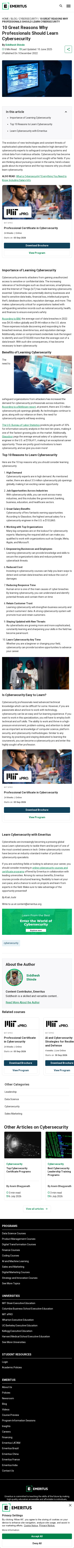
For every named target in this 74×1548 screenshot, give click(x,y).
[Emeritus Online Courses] (14, 6)
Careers (6, 1431)
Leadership (11, 1091)
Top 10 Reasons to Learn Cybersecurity (31, 124)
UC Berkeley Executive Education (20, 1325)
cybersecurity (11, 943)
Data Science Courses (14, 1233)
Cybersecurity (28, 18)
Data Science (12, 1099)
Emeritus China (10, 1454)
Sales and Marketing (13, 1266)
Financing (7, 1437)
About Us (7, 1387)
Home (5, 18)
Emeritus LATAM (11, 1442)
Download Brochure (37, 245)
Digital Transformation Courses (19, 1244)
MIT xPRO (7, 1314)
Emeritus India (10, 1465)
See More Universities (14, 1342)
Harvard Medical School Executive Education (26, 1336)
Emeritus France (11, 1459)
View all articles (35, 1208)
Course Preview (10, 1415)
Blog (14, 18)
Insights (6, 1426)
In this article (15, 112)
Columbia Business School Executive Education (27, 1308)
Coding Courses (10, 1255)
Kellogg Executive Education (17, 1331)
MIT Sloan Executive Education (18, 1303)
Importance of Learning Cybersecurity (30, 117)
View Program (37, 253)
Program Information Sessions (18, 1420)
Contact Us (8, 1470)
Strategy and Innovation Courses (20, 1278)
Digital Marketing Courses (16, 1272)
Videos (5, 1409)
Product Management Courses (18, 1239)
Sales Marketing (13, 1113)
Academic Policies (12, 1367)
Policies (6, 1392)
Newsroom (8, 1398)
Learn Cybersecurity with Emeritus (28, 131)
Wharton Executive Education (18, 1319)
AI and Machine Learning (15, 1261)
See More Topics (11, 1283)
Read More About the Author (23, 1002)
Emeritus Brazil (10, 1448)
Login (5, 1362)
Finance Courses (11, 1250)
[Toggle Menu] (68, 6)
